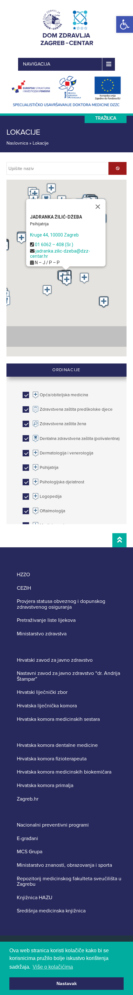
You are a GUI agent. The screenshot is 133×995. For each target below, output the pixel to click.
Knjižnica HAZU (34, 898)
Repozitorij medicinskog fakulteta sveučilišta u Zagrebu (69, 881)
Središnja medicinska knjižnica (51, 911)
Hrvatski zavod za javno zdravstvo (55, 660)
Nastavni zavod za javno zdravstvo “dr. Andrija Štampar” (68, 676)
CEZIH (24, 588)
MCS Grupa (29, 852)
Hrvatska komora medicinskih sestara (58, 719)
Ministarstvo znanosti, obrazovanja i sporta (64, 865)
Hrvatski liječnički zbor (42, 692)
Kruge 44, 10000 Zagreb (54, 235)
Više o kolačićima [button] (53, 967)
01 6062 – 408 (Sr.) (54, 244)
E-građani (27, 839)
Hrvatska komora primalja (45, 786)
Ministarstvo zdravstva (41, 634)
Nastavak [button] (66, 983)
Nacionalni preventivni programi (53, 825)
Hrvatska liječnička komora (47, 706)
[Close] (98, 206)
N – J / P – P (47, 262)
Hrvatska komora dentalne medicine (57, 745)
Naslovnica (17, 143)
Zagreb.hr (27, 799)
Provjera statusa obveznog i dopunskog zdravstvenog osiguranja (61, 604)
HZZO (23, 575)
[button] (124, 24)
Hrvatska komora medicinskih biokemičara (64, 772)
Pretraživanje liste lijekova (46, 620)
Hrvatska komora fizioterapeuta (52, 759)
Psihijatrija (39, 224)
